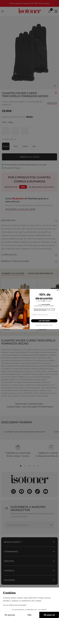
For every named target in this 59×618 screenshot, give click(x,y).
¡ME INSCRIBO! (44, 321)
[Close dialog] (57, 290)
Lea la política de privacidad (14, 605)
